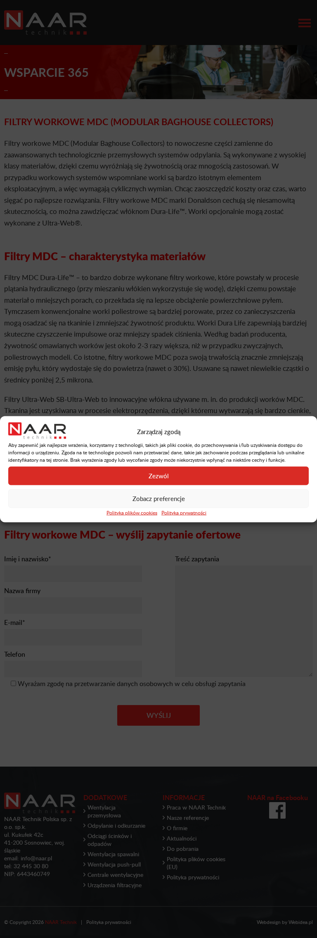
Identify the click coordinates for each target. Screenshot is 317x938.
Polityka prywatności (183, 512)
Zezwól (159, 476)
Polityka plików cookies (131, 512)
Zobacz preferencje (158, 498)
